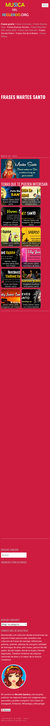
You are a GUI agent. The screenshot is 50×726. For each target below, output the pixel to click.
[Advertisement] (25, 66)
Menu (45, 5)
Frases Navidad (38, 27)
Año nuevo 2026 (8, 30)
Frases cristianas (23, 24)
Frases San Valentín (27, 30)
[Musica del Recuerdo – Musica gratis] (15, 16)
